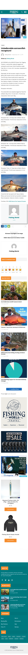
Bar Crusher (4, 636)
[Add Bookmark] (25, 226)
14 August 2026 (5, 382)
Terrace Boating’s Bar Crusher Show (18, 597)
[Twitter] (5, 580)
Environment (18, 621)
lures (6, 638)
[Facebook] (2, 580)
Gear (16, 624)
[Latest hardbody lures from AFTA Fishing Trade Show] (5, 607)
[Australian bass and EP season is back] (14, 291)
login (6, 394)
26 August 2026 (5, 303)
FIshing (23, 636)
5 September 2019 (16, 54)
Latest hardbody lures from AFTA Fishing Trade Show (17, 605)
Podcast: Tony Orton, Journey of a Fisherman (13, 327)
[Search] (22, 12)
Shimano (21, 638)
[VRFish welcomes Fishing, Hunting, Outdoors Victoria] (14, 341)
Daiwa (13, 636)
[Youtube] (9, 580)
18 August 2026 (5, 356)
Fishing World (8, 54)
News (3, 45)
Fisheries (18, 636)
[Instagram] (12, 580)
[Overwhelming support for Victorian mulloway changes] (14, 368)
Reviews (17, 627)
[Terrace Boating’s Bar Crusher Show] (5, 599)
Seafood (16, 638)
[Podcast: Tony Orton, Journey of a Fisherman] (14, 316)
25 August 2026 (5, 329)
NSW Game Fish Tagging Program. (17, 201)
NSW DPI (11, 638)
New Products (4, 624)
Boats (9, 636)
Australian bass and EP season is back (11, 302)
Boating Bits (4, 621)
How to (16, 618)
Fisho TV (3, 627)
